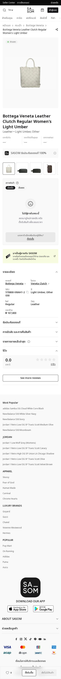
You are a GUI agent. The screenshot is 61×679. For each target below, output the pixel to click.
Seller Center (9, 2)
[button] (4, 10)
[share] (56, 29)
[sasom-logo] (30, 10)
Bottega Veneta (35, 25)
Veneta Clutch (39, 283)
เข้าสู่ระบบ (53, 10)
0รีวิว (53, 364)
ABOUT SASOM (12, 619)
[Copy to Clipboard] (27, 292)
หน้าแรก (7, 25)
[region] (30, 73)
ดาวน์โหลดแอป (23, 2)
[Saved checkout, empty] (42, 10)
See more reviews (30, 378)
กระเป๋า (18, 25)
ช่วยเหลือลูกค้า (10, 628)
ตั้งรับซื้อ (30, 239)
